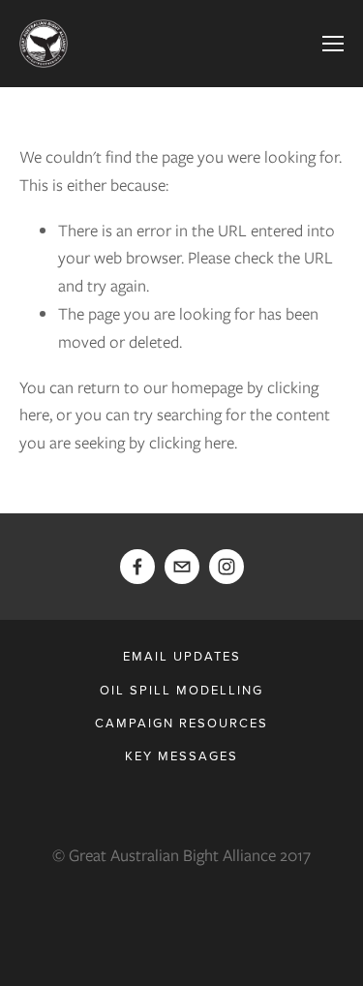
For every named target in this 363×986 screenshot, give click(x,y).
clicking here (191, 442)
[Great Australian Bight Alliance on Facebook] (137, 566)
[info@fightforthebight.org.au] (182, 566)
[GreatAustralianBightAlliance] (226, 566)
